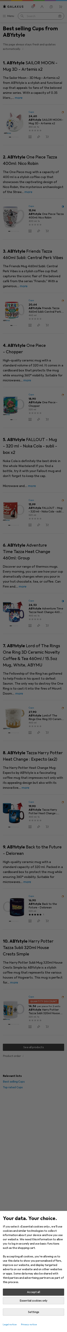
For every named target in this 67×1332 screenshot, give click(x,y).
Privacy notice (29, 1324)
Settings (33, 1312)
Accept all (33, 1292)
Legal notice (10, 1324)
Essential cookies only (34, 1300)
